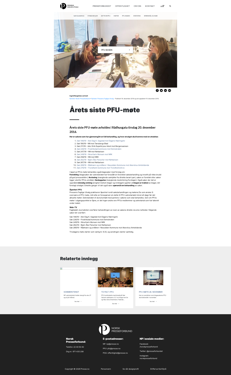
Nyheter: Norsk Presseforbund (80, 98)
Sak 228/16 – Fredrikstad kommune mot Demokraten (99, 149)
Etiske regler (93, 16)
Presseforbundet (102, 6)
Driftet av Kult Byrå (158, 369)
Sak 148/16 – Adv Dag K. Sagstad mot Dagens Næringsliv (101, 141)
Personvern (106, 369)
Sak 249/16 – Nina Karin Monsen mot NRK (94, 154)
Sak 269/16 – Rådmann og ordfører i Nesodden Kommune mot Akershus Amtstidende (113, 165)
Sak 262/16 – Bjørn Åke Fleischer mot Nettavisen (97, 160)
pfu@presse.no (113, 348)
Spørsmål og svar (150, 16)
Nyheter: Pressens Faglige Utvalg (102, 98)
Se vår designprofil (131, 369)
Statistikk (137, 16)
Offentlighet (122, 6)
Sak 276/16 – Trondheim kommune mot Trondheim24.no (101, 168)
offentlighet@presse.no (118, 353)
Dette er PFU (105, 16)
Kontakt (150, 6)
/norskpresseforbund (149, 347)
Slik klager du (79, 16)
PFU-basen (126, 16)
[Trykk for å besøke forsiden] (69, 6)
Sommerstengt (71, 292)
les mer (77, 301)
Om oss (137, 6)
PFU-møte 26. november (151, 292)
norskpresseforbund (148, 358)
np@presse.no (112, 344)
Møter (116, 16)
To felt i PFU (107, 292)
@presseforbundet (155, 351)
